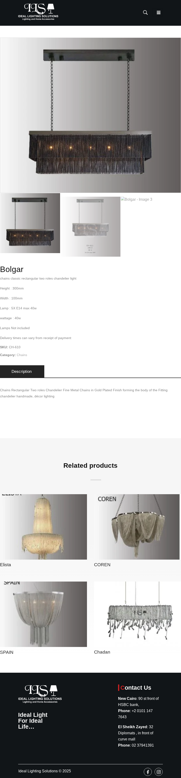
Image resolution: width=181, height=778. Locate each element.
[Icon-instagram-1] (159, 772)
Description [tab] (22, 371)
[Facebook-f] (148, 772)
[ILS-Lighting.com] (38, 12)
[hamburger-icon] (157, 13)
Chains (22, 355)
